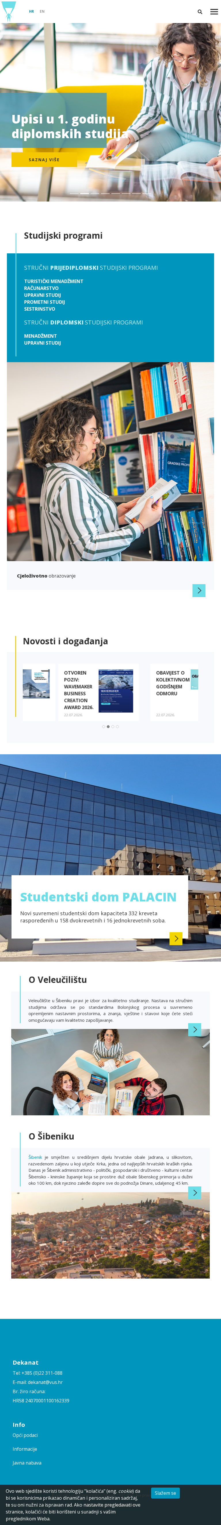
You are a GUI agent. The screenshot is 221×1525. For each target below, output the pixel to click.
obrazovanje (46, 576)
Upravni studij (42, 295)
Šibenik (36, 1157)
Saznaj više (44, 159)
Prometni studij (44, 302)
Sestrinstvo (39, 309)
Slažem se (165, 1493)
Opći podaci (25, 1435)
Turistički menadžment (53, 281)
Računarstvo (41, 288)
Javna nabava (27, 1463)
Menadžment (40, 336)
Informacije (25, 1449)
